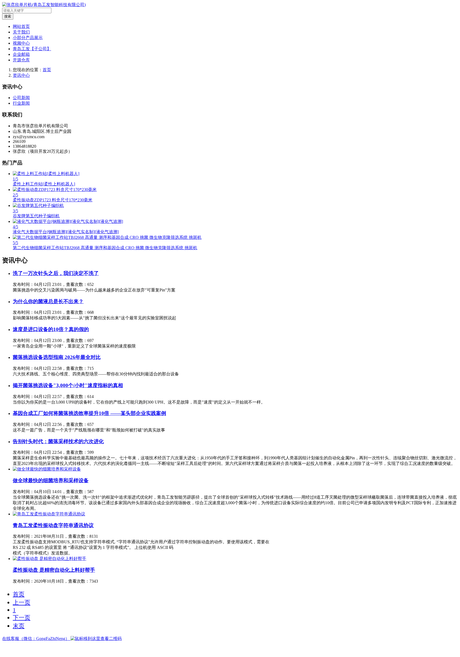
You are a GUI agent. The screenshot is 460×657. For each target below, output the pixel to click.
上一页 (21, 602)
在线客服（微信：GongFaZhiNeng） (36, 638)
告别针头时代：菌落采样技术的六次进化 (58, 441)
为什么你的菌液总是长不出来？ (48, 301)
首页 (47, 69)
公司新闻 (21, 97)
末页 (18, 625)
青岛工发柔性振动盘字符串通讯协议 (53, 525)
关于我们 (21, 32)
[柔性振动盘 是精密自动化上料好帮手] (49, 558)
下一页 (21, 617)
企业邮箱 (21, 54)
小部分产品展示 (28, 37)
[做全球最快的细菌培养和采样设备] (47, 469)
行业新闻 (21, 103)
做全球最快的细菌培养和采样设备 (51, 480)
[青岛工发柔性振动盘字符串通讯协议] (49, 514)
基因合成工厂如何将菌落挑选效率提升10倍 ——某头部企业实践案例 (89, 413)
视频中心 (21, 43)
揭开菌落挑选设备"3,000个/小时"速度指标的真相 (68, 385)
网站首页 (21, 26)
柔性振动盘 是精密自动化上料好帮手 (54, 570)
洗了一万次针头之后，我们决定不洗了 (56, 273)
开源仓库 (21, 60)
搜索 (7, 16)
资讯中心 (21, 75)
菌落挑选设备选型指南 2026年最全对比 (57, 357)
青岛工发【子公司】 (32, 48)
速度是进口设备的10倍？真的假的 (51, 329)
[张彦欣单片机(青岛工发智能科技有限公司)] (44, 4)
